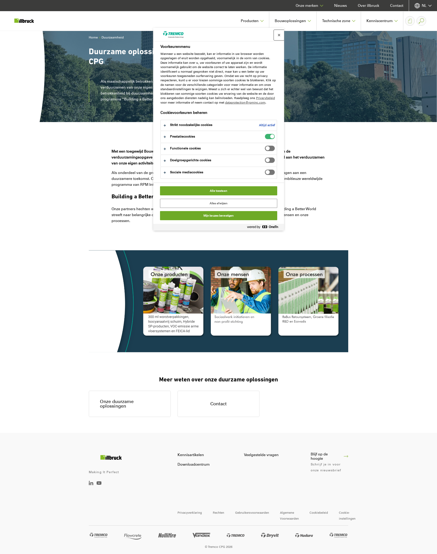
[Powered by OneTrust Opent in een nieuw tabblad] (264, 228)
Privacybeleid (265, 98)
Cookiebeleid (319, 512)
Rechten (218, 512)
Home (93, 37)
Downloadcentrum (194, 464)
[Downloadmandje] (410, 21)
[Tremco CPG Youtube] (99, 486)
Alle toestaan (218, 190)
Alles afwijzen (219, 203)
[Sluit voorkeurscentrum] (279, 35)
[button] (252, 21)
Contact (396, 5)
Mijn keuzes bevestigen (218, 215)
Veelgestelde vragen (261, 455)
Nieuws (340, 5)
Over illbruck (368, 5)
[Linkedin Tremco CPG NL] (91, 484)
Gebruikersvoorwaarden (252, 512)
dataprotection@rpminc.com (245, 102)
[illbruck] (27, 21)
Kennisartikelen (191, 455)
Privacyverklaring (190, 512)
